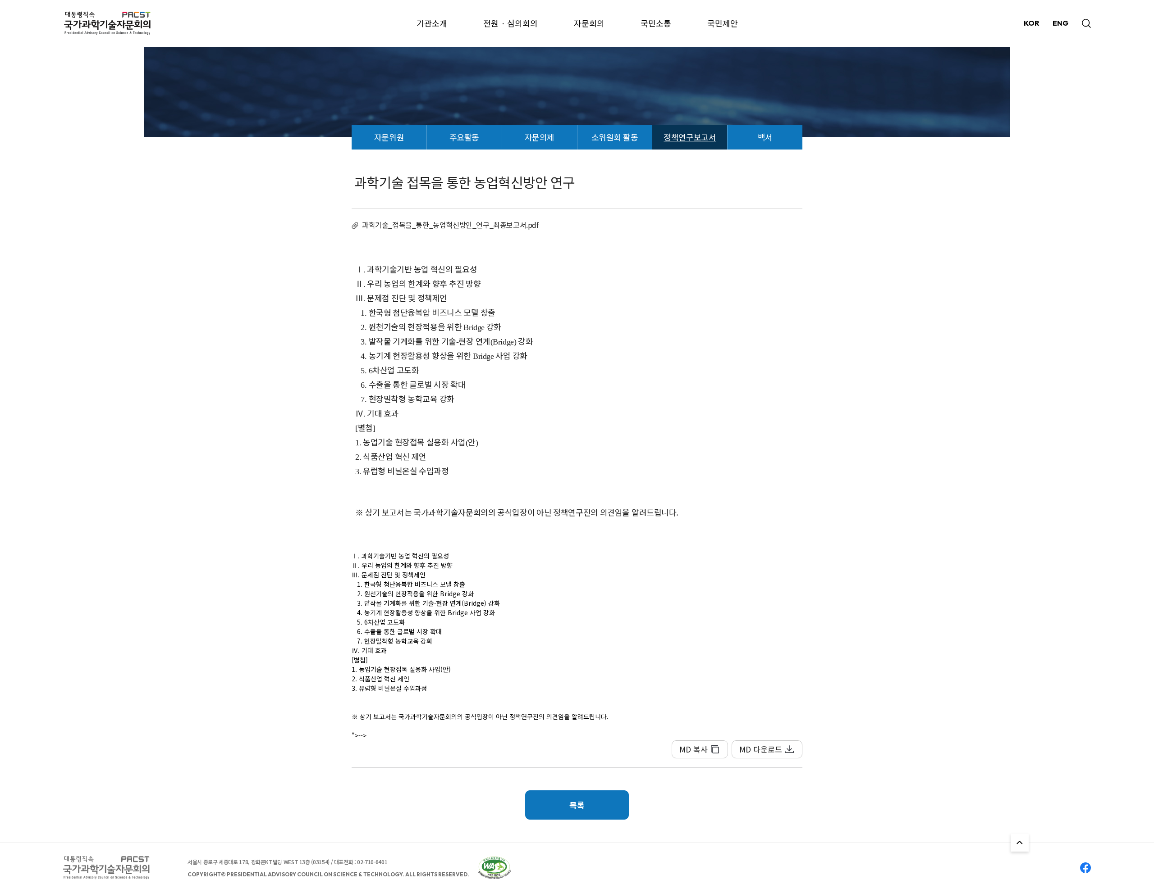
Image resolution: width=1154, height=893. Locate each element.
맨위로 (1020, 843)
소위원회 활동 (614, 137)
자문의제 (539, 137)
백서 (765, 137)
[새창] (494, 868)
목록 (576, 805)
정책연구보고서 (690, 137)
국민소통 (656, 23)
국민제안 (722, 23)
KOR (1031, 22)
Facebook (1085, 867)
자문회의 (589, 23)
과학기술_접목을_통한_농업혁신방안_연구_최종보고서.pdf (450, 224)
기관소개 (432, 23)
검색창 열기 (1086, 23)
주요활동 (464, 137)
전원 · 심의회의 (510, 23)
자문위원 (389, 137)
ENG (1060, 22)
